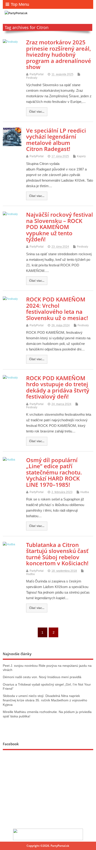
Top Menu (20, 4)
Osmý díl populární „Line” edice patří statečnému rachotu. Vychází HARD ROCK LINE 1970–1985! (54, 472)
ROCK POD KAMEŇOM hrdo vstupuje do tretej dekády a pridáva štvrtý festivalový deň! (57, 387)
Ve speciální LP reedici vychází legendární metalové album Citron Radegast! (56, 140)
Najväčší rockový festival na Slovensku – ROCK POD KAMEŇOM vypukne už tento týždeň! (59, 227)
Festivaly (31, 77)
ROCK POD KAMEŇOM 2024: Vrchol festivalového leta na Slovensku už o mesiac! (57, 308)
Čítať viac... (36, 111)
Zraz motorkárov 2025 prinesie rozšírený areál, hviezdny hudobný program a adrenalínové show (58, 54)
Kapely (81, 156)
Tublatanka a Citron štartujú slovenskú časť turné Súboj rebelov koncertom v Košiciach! (57, 554)
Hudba (84, 492)
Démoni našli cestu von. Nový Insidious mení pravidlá (42, 677)
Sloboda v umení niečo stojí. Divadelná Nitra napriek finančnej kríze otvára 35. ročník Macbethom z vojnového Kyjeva (45, 700)
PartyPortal (37, 74)
